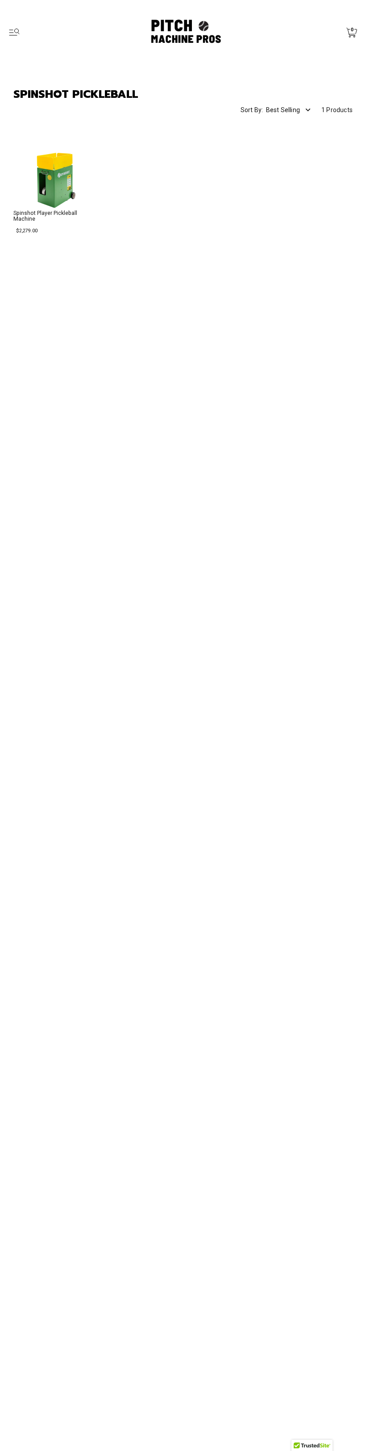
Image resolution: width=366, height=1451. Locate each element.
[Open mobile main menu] (14, 32)
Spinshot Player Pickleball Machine (45, 216)
